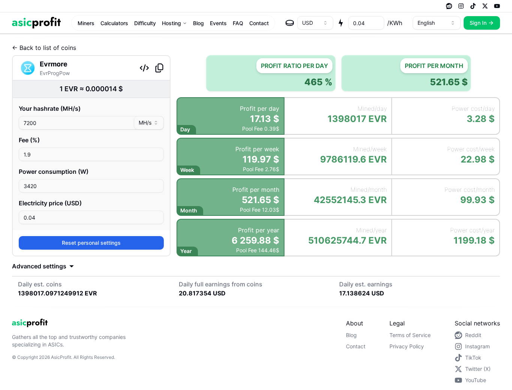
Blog (198, 23)
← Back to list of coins (44, 47)
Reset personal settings (91, 242)
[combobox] (315, 23)
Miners (86, 23)
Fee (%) (29, 140)
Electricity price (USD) (50, 203)
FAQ (238, 23)
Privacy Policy (406, 346)
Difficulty (145, 23)
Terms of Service (410, 335)
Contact (259, 23)
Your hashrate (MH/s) (50, 108)
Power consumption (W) (53, 171)
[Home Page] (36, 23)
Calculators (114, 23)
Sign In (478, 23)
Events (218, 23)
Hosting (171, 23)
